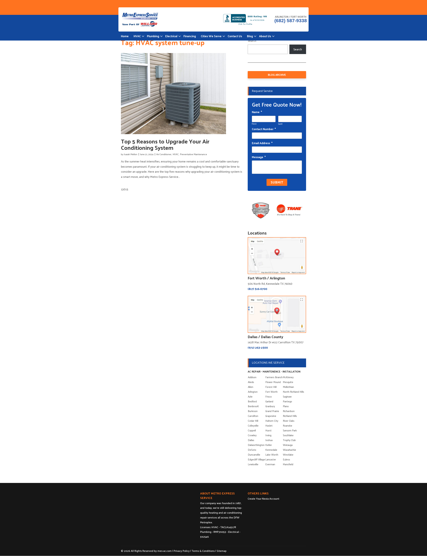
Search (252, 40)
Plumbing (153, 36)
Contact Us (235, 36)
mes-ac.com (164, 550)
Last (280, 124)
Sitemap (222, 550)
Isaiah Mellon (130, 154)
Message (259, 157)
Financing (189, 36)
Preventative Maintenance (193, 154)
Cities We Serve (211, 36)
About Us (265, 36)
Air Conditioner (163, 154)
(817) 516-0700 (257, 288)
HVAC (137, 36)
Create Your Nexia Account (263, 498)
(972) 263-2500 (258, 347)
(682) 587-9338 (290, 20)
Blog (250, 36)
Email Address (262, 143)
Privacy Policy (182, 550)
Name (257, 112)
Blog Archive (277, 74)
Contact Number (264, 129)
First (254, 124)
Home (125, 36)
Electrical (171, 36)
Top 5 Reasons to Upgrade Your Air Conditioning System (165, 144)
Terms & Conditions (203, 550)
